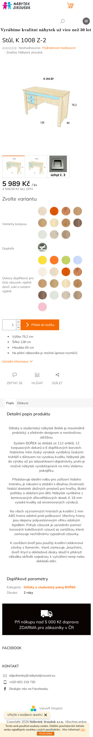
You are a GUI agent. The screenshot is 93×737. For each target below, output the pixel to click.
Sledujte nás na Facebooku (28, 689)
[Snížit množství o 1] (18, 327)
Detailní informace (15, 361)
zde (83, 729)
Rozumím (45, 733)
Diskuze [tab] (22, 403)
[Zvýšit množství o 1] (18, 322)
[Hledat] (62, 21)
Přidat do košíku (42, 325)
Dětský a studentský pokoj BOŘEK (50, 587)
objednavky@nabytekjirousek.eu (32, 675)
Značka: (24, 52)
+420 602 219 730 (22, 682)
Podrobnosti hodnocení (58, 48)
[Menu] (86, 21)
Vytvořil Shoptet (51, 708)
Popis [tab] (10, 403)
